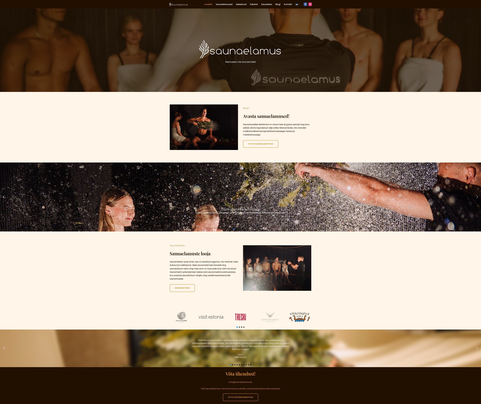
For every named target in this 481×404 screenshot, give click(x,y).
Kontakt (288, 4)
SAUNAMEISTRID (182, 288)
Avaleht (208, 4)
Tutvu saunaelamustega (260, 144)
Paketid (254, 4)
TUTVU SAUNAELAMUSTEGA (240, 397)
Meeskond (241, 4)
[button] (298, 4)
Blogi (277, 4)
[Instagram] (310, 4)
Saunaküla (266, 4)
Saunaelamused (224, 4)
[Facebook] (305, 4)
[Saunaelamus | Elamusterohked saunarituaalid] (178, 4)
